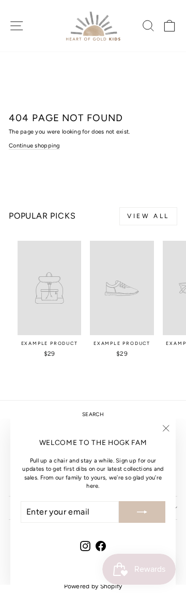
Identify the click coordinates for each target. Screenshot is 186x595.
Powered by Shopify (93, 586)
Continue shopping (34, 145)
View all (148, 216)
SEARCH (93, 414)
